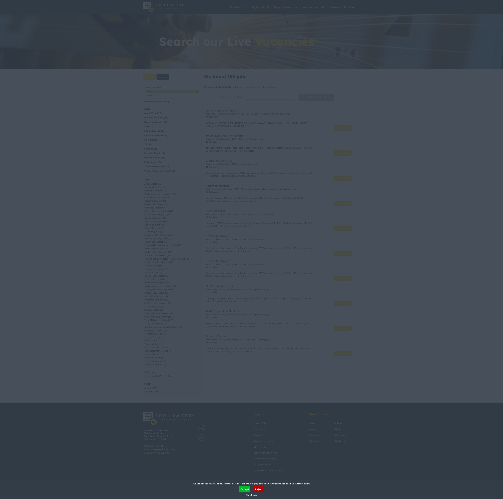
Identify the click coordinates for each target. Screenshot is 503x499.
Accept (245, 489)
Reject (259, 489)
